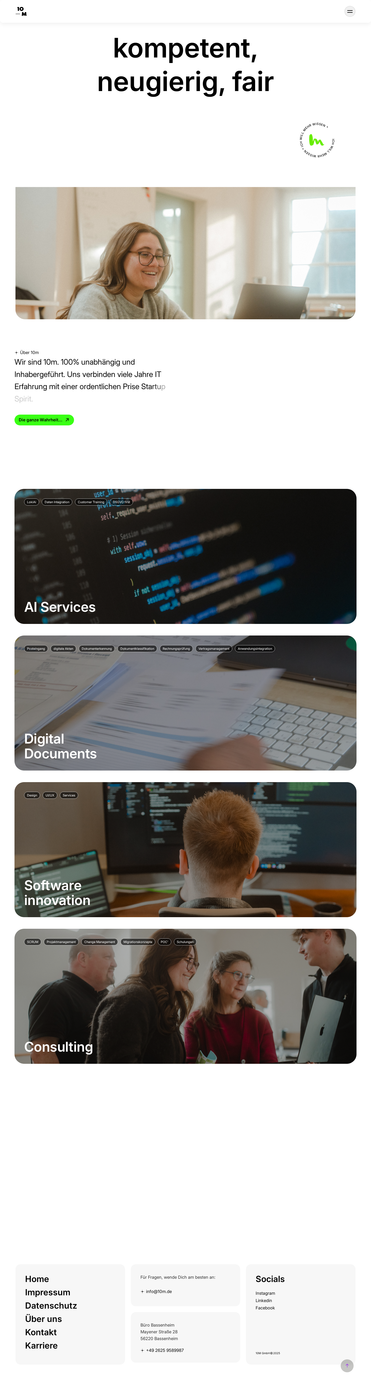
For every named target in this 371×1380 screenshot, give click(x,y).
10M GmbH (263, 1353)
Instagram (265, 1293)
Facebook (265, 1307)
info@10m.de (159, 1291)
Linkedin (264, 1300)
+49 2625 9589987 (165, 1350)
